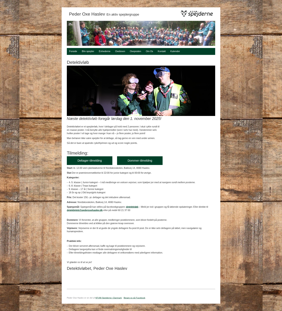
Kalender (175, 51)
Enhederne (104, 51)
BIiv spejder (88, 51)
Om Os (149, 51)
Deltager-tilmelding (90, 160)
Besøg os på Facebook (134, 298)
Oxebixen (120, 51)
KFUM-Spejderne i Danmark (108, 298)
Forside (73, 51)
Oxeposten (135, 51)
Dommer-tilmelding (140, 160)
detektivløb (132, 207)
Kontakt (162, 51)
